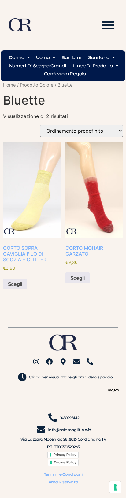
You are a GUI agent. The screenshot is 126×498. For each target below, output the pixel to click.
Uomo (43, 57)
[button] (108, 25)
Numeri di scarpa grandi (37, 65)
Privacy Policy (65, 454)
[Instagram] (36, 361)
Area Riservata (63, 482)
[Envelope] (76, 361)
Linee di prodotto (92, 65)
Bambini (71, 57)
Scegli (15, 284)
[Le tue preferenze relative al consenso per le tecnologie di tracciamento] (115, 487)
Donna (16, 57)
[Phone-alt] (90, 361)
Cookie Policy (65, 462)
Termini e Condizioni (63, 474)
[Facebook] (49, 361)
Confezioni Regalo (65, 73)
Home (9, 85)
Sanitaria (98, 57)
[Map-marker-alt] (63, 361)
